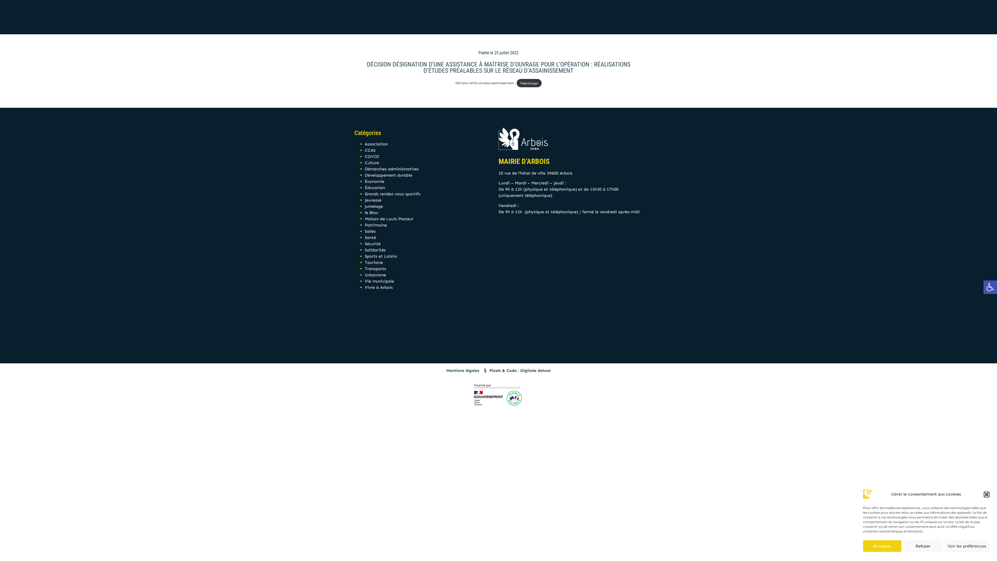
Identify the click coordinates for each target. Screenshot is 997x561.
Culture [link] (372, 162)
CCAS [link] (370, 150)
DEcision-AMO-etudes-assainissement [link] (484, 83)
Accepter (882, 546)
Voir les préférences (967, 546)
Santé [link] (370, 237)
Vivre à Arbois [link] (379, 287)
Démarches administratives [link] (392, 168)
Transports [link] (375, 268)
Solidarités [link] (375, 250)
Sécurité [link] (373, 243)
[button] (986, 494)
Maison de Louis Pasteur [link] (389, 218)
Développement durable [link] (388, 175)
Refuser (923, 546)
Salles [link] (370, 231)
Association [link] (376, 144)
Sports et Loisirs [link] (381, 256)
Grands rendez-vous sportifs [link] (392, 193)
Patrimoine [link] (376, 225)
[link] (990, 287)
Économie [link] (374, 181)
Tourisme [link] (374, 262)
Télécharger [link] (529, 83)
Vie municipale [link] (379, 281)
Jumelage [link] (374, 206)
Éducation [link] (375, 187)
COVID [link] (372, 156)
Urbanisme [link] (375, 274)
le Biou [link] (371, 212)
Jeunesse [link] (373, 200)
